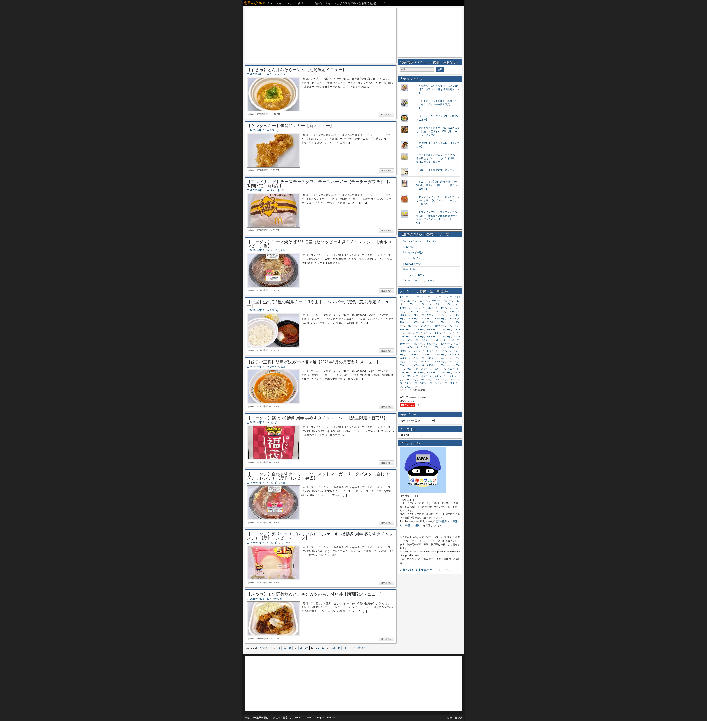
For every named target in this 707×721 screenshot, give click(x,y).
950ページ (446, 372)
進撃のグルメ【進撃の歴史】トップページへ (429, 570)
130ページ (432, 308)
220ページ (432, 315)
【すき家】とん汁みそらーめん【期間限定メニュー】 (296, 69)
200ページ (405, 315)
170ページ (426, 311)
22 (323, 647)
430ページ (412, 333)
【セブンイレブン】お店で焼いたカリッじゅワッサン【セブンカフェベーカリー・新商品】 (437, 201)
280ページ (453, 318)
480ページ (419, 336)
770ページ (446, 358)
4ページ (437, 297)
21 (317, 647)
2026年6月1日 (257, 482)
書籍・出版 (409, 269)
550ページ (453, 340)
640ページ (453, 347)
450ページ (440, 333)
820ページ (453, 361)
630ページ (440, 347)
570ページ (419, 344)
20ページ (412, 301)
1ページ (404, 297)
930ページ (419, 372)
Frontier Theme (454, 718)
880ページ (412, 369)
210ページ (419, 315)
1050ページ (411, 383)
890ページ (426, 369)
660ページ (419, 351)
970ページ (412, 376)
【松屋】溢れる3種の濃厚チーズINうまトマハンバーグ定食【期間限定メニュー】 (318, 304)
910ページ (453, 369)
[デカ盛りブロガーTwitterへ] (423, 492)
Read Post (386, 114)
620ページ (426, 347)
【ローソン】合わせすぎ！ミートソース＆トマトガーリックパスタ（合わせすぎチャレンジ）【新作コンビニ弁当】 (320, 476)
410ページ (446, 329)
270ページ (440, 318)
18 (301, 647)
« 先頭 (263, 647)
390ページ (419, 329)
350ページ (426, 326)
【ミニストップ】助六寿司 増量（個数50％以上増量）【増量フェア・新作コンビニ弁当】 (438, 185)
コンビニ (274, 250)
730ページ (453, 354)
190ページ (453, 311)
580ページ (432, 344)
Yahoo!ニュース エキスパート (419, 280)
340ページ (412, 326)
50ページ (449, 301)
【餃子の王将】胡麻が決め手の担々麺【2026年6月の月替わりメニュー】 (313, 362)
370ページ (453, 326)
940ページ (432, 372)
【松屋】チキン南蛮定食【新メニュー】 (437, 170)
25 (333, 647)
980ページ (426, 376)
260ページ (426, 318)
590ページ (446, 344)
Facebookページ (412, 263)
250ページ (412, 318)
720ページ (440, 354)
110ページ (405, 308)
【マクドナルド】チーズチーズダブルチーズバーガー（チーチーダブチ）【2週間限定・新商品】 (319, 183)
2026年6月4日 (257, 74)
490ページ (432, 336)
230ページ (446, 315)
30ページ (424, 301)
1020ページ (426, 379)
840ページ (419, 365)
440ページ (426, 333)
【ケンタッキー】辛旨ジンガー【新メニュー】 (290, 125)
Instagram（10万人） (414, 252)
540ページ (440, 340)
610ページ (412, 347)
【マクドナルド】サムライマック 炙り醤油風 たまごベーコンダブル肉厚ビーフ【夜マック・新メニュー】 (437, 158)
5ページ (448, 297)
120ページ (419, 308)
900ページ (440, 369)
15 (290, 647)
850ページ (432, 365)
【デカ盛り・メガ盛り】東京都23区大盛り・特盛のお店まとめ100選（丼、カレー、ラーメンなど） (438, 131)
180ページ (440, 311)
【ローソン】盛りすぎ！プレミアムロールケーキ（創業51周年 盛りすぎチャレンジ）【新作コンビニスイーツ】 (320, 536)
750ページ (419, 358)
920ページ (405, 372)
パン (272, 190)
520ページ (412, 340)
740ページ (405, 358)
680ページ (446, 351)
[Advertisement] (321, 35)
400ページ (432, 329)
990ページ (440, 376)
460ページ (453, 333)
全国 (283, 74)
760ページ (432, 358)
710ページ (426, 354)
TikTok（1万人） (412, 258)
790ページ (412, 361)
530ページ (426, 340)
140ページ (446, 308)
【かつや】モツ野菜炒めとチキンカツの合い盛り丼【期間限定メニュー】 (315, 594)
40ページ (436, 301)
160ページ (412, 311)
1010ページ (411, 379)
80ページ (426, 304)
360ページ (440, 326)
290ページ (405, 322)
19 (306, 647)
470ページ (405, 336)
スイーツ (285, 542)
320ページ (446, 322)
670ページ (432, 351)
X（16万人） (410, 246)
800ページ (426, 361)
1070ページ (441, 383)
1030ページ (441, 379)
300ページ (419, 322)
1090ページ (411, 387)
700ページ (412, 354)
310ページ (432, 322)
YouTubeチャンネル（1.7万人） (420, 241)
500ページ (446, 336)
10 (284, 647)
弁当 (283, 250)
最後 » (361, 647)
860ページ (446, 365)
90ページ (439, 304)
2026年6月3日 (257, 190)
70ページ (414, 304)
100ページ (452, 304)
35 (344, 647)
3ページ (426, 297)
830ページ (405, 365)
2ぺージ (415, 297)
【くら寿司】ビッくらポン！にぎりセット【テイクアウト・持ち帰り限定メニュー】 (437, 89)
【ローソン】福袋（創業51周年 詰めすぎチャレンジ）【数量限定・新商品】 (317, 418)
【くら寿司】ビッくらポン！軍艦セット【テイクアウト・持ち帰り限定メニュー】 (437, 104)
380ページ (405, 329)
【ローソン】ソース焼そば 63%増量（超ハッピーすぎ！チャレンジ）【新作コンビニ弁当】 (319, 244)
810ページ (440, 361)
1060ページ (426, 383)
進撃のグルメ (255, 3)
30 (339, 647)
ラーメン (274, 74)
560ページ (405, 344)
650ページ (405, 351)
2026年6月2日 (257, 310)
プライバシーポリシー (415, 275)
